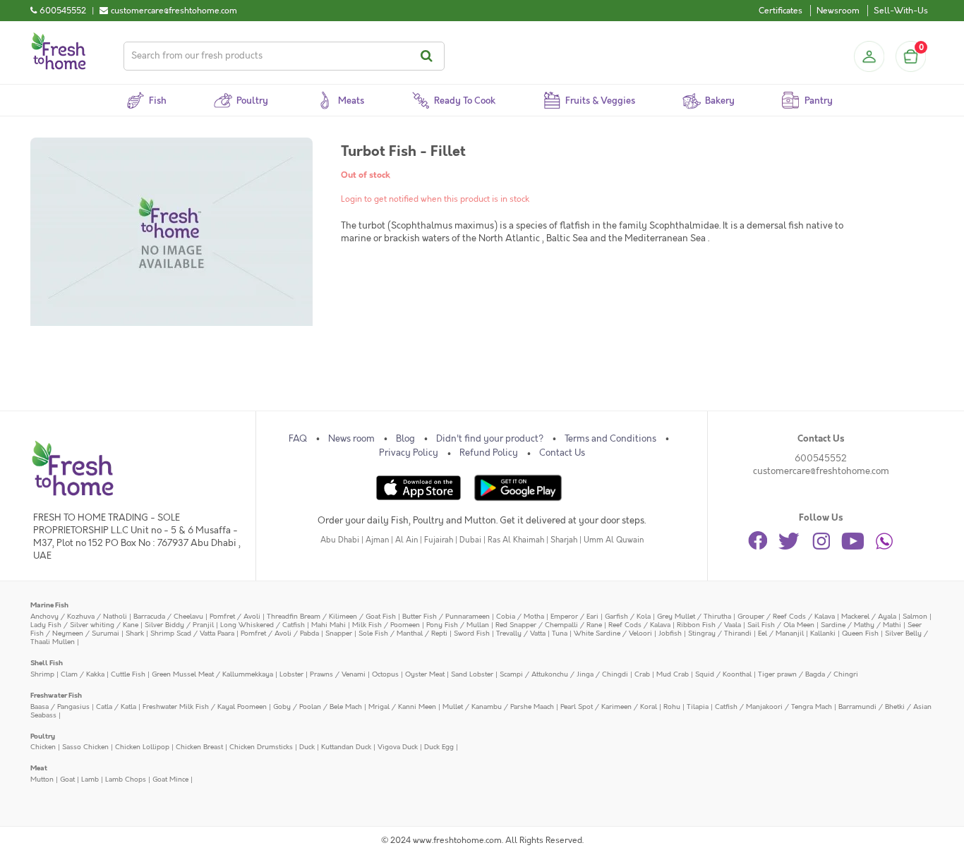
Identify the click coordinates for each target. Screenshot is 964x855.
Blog (405, 438)
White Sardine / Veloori (613, 633)
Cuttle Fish (128, 674)
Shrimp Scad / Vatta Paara (192, 633)
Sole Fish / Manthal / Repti (403, 633)
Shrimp (42, 674)
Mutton (42, 779)
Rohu (671, 706)
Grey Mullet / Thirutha (694, 616)
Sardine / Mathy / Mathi (861, 624)
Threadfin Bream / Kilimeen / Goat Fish (331, 616)
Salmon (915, 616)
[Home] (58, 38)
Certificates (780, 10)
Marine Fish (49, 605)
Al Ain (406, 540)
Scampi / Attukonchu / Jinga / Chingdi (564, 674)
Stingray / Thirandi (720, 633)
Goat (67, 779)
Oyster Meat (425, 674)
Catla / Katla (116, 706)
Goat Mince (170, 779)
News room (351, 438)
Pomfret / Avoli (235, 616)
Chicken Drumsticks (261, 746)
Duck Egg (439, 746)
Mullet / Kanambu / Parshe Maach (498, 706)
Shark (135, 633)
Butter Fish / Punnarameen (446, 616)
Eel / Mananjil (781, 633)
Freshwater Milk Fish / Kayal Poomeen (205, 706)
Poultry (42, 736)
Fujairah (438, 540)
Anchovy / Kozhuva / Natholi (78, 616)
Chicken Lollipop (142, 746)
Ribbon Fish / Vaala (709, 624)
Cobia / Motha (520, 616)
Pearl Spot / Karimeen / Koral (608, 706)
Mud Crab (672, 674)
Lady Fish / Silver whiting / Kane (84, 624)
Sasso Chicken (85, 746)
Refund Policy (488, 453)
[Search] (429, 56)
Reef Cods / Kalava (639, 624)
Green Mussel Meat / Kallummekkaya (212, 674)
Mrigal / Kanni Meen (402, 706)
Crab (642, 674)
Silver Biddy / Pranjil (179, 624)
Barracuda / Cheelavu (168, 616)
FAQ (298, 438)
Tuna (559, 633)
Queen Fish (860, 633)
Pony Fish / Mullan (457, 624)
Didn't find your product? (489, 438)
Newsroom (838, 10)
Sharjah (563, 540)
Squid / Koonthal (723, 674)
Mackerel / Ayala (868, 616)
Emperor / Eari (574, 616)
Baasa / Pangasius (60, 706)
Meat (38, 768)
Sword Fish (472, 633)
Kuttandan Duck (346, 746)
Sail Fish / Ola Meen (780, 624)
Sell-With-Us (901, 10)
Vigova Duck (398, 746)
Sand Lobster (472, 674)
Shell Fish (46, 662)
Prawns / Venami (338, 674)
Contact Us (562, 453)
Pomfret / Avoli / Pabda (280, 633)
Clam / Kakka (82, 674)
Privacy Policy (408, 453)
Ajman (377, 540)
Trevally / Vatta (521, 633)
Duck (307, 746)
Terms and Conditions (610, 438)
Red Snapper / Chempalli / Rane (548, 624)
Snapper (338, 633)
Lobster (291, 674)
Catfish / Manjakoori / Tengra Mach (773, 706)
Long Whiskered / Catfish (262, 624)
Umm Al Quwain (614, 540)
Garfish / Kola (628, 616)
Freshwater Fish (56, 695)
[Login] (868, 56)
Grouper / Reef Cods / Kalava (786, 616)
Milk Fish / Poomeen (386, 624)
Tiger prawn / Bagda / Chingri (808, 674)
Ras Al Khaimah (516, 540)
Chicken (43, 746)
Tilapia (698, 706)
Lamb (90, 779)
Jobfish (670, 633)
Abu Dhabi (339, 540)
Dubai (470, 540)
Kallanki (823, 633)
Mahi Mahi (328, 624)
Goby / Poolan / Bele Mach (317, 706)
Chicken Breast (199, 746)
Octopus (385, 674)
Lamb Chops (125, 779)
